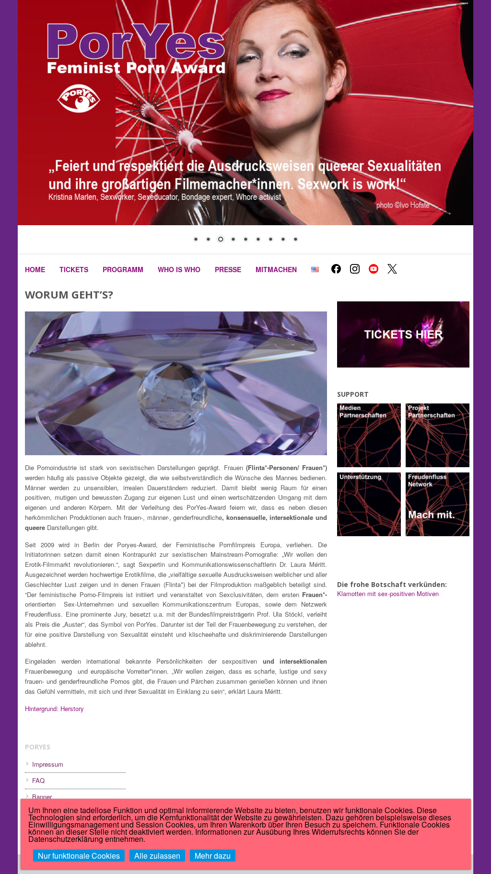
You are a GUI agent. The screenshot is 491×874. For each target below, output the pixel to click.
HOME (35, 269)
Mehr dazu (213, 855)
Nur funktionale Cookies (79, 855)
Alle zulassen (157, 855)
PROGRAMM (123, 269)
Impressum (47, 764)
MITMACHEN (276, 269)
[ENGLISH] (315, 269)
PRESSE (228, 269)
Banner (42, 796)
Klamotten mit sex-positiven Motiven (388, 593)
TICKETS (73, 269)
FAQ (38, 780)
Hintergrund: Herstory (54, 708)
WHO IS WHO (179, 269)
